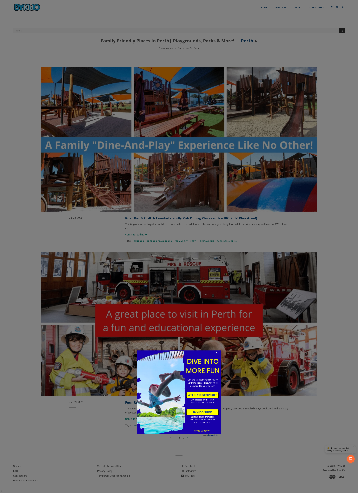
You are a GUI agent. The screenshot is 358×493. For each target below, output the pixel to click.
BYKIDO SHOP (202, 412)
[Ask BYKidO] (351, 459)
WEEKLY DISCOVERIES (202, 395)
